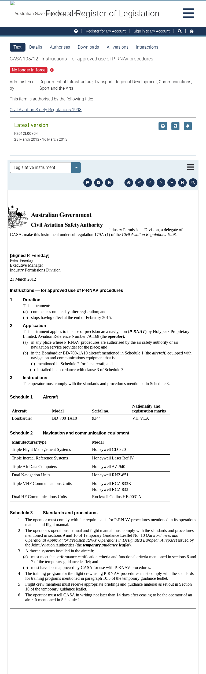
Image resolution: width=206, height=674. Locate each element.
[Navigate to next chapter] (171, 182)
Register (106, 31)
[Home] (191, 31)
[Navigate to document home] (128, 182)
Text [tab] (17, 47)
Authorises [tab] (60, 47)
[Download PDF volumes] (98, 182)
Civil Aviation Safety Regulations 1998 (46, 109)
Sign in (152, 31)
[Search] (179, 31)
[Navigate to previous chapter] (139, 182)
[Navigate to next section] (161, 182)
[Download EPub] (87, 182)
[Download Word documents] (109, 182)
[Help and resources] (76, 31)
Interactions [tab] (147, 47)
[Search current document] (193, 182)
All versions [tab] (117, 47)
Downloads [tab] (88, 47)
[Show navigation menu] (190, 167)
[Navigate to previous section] (150, 182)
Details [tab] (35, 47)
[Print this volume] (182, 182)
